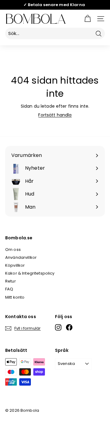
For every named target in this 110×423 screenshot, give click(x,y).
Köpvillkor (15, 265)
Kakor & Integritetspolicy (30, 273)
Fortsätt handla (55, 115)
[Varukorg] (87, 19)
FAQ (9, 289)
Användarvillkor (21, 257)
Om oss (13, 249)
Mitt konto (14, 297)
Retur (10, 281)
